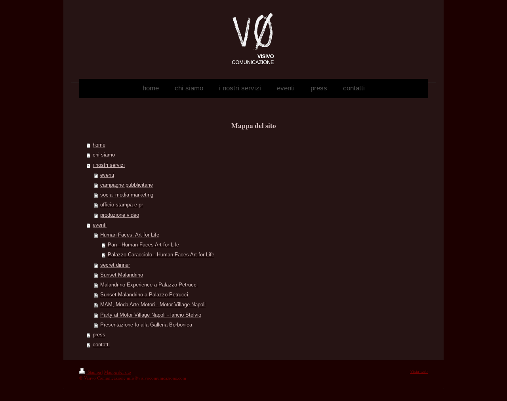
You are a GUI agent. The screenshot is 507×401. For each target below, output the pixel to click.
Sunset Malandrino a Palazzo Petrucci (144, 295)
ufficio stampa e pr (121, 205)
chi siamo (104, 155)
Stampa (94, 372)
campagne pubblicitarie (126, 185)
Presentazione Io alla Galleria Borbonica (146, 325)
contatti (101, 345)
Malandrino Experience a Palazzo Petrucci (149, 285)
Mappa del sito (117, 372)
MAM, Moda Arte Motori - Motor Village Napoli (153, 304)
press (99, 335)
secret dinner (115, 265)
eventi (107, 175)
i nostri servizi (109, 165)
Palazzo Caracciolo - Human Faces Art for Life (161, 255)
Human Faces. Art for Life (129, 235)
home (99, 145)
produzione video (119, 215)
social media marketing (126, 195)
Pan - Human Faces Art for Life (143, 245)
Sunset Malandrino (121, 275)
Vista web (419, 371)
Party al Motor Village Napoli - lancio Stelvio (150, 315)
